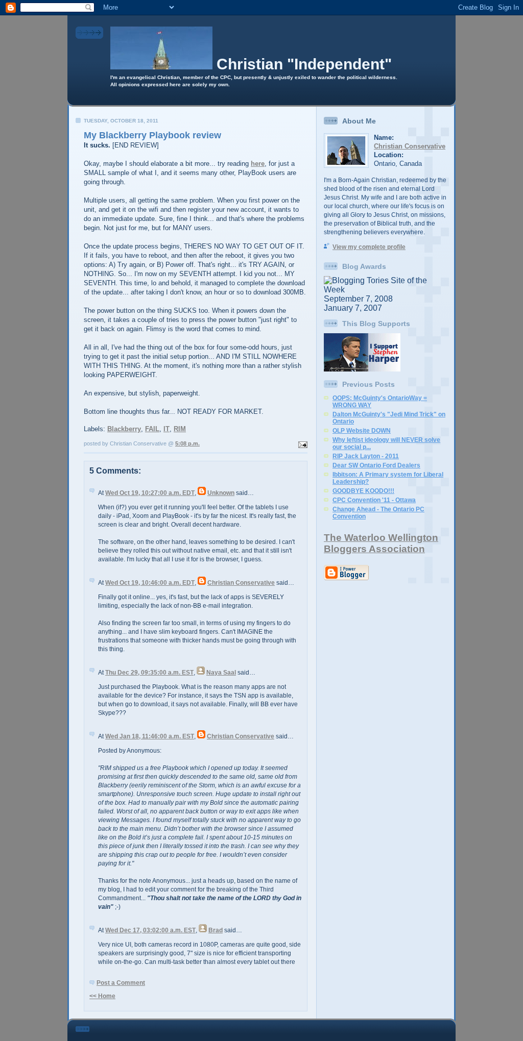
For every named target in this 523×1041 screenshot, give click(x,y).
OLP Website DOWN (361, 430)
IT (166, 429)
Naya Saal (221, 672)
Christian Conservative (241, 582)
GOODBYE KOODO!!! (363, 490)
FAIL (152, 429)
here (258, 163)
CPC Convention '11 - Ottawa (374, 500)
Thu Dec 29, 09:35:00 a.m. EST (149, 672)
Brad (215, 930)
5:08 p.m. (187, 443)
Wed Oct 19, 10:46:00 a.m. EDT (150, 582)
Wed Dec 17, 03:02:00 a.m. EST (150, 930)
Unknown (220, 493)
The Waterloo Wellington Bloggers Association (381, 543)
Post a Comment (121, 982)
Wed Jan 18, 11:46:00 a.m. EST (149, 736)
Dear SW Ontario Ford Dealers (376, 465)
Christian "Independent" (304, 64)
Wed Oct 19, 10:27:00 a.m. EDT (150, 493)
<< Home (102, 996)
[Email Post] (302, 443)
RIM (180, 429)
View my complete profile (369, 247)
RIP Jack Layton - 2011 (365, 456)
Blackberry (124, 429)
